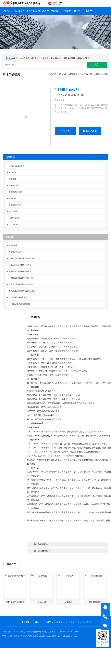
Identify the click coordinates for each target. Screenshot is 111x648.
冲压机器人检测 (15, 252)
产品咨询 (65, 131)
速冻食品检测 (44, 551)
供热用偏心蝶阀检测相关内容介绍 (22, 291)
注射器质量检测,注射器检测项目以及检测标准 (40, 58)
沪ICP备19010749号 (68, 631)
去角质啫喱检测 (15, 205)
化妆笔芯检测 (14, 224)
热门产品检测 (43, 12)
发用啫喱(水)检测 (15, 192)
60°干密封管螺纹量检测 (18, 297)
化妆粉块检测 (14, 218)
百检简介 (78, 11)
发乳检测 (12, 198)
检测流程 (66, 11)
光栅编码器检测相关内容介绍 (20, 271)
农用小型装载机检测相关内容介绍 (22, 258)
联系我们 (90, 11)
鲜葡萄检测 (43, 544)
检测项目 (73, 74)
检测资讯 (55, 11)
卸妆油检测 (13, 211)
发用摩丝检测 (14, 185)
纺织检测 (19, 11)
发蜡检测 (12, 179)
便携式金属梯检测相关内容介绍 (21, 284)
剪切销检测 (13, 245)
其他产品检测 (31, 12)
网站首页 (8, 11)
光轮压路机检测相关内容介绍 (20, 265)
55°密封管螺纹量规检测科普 (20, 304)
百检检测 (63, 74)
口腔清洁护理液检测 (16, 166)
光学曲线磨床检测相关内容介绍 (21, 278)
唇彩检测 (12, 172)
